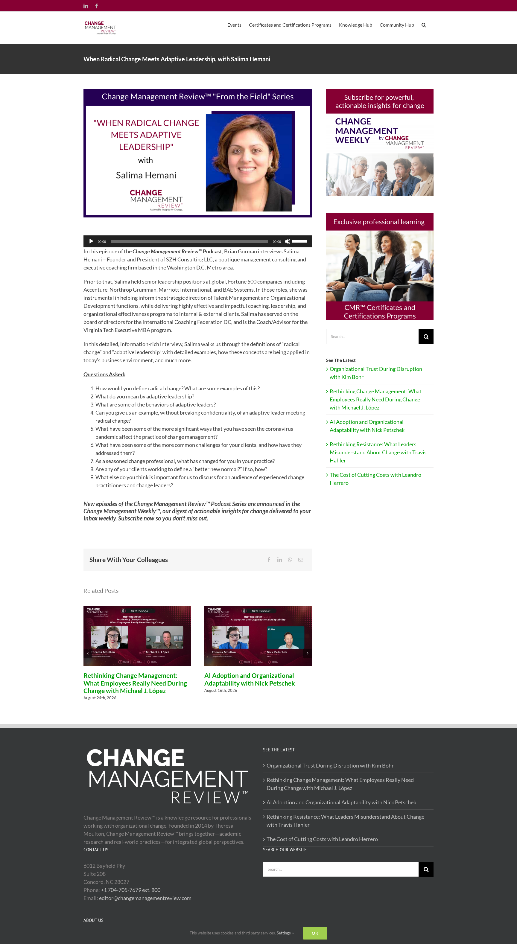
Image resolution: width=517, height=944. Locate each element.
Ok (315, 933)
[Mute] (288, 241)
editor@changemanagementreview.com (145, 898)
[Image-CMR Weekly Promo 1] (380, 91)
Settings (284, 933)
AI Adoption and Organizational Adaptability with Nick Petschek (249, 679)
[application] (197, 241)
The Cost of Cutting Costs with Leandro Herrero (322, 839)
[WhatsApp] (290, 560)
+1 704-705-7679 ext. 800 (130, 890)
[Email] (300, 560)
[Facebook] (269, 560)
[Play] (91, 241)
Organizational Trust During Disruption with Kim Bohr (330, 765)
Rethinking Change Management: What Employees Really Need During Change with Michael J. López (135, 683)
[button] (424, 24)
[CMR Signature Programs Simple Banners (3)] (380, 215)
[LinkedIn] (279, 560)
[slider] (300, 240)
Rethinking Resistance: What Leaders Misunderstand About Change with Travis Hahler (378, 452)
